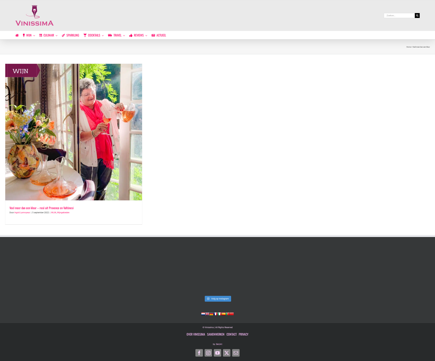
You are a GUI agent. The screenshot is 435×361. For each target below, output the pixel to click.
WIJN (53, 212)
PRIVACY (243, 334)
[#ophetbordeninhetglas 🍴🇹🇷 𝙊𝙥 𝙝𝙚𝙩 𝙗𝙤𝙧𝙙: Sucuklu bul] (217, 269)
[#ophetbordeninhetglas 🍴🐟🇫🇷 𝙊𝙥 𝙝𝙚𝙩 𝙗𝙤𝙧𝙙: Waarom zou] (303, 269)
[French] (215, 313)
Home (408, 47)
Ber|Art (219, 344)
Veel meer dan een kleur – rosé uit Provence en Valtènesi (42, 208)
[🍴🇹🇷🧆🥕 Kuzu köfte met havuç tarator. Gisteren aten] (132, 269)
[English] (207, 313)
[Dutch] (203, 313)
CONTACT (232, 334)
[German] (211, 313)
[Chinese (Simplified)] (232, 313)
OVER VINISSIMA (196, 334)
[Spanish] (224, 313)
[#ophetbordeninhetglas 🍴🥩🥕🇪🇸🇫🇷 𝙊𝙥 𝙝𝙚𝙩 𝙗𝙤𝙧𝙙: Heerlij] (388, 269)
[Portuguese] (228, 313)
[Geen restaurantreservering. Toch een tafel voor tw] (47, 269)
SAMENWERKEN (215, 334)
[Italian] (220, 313)
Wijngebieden (63, 212)
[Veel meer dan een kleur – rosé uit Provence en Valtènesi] (73, 132)
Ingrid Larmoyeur (22, 212)
